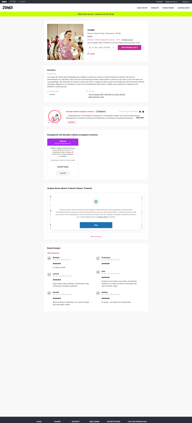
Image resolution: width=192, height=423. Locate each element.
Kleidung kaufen (184, 8)
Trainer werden (168, 8)
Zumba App (155, 8)
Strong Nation (13, 1)
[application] (96, 211)
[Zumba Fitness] (7, 7)
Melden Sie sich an (171, 1)
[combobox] (101, 47)
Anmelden (159, 1)
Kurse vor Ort (142, 8)
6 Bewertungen (127, 40)
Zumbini (23, 1)
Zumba (4, 1)
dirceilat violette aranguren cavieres (101, 40)
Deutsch (185, 1)
